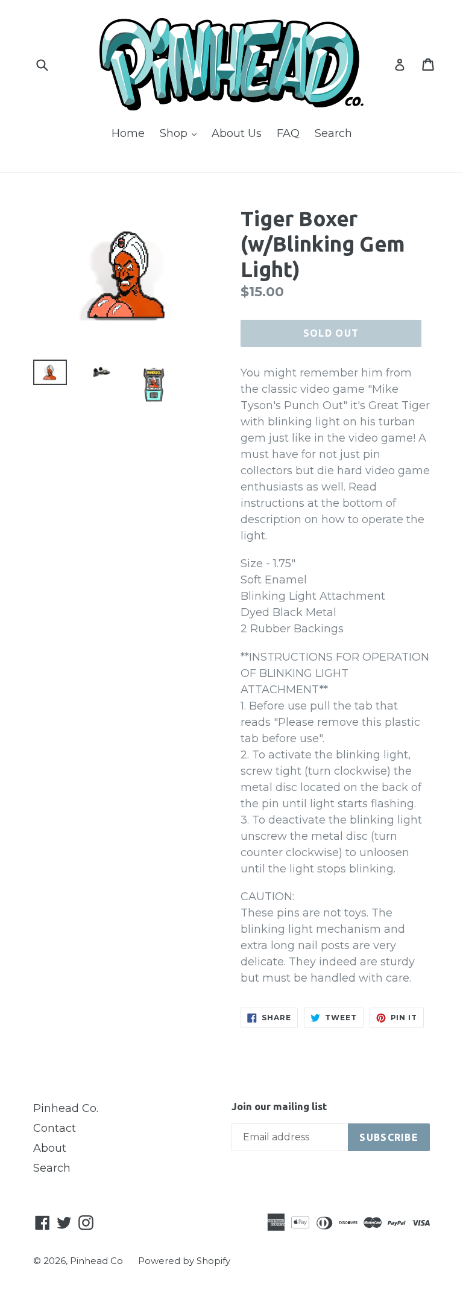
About (49, 1148)
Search (333, 133)
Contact (54, 1128)
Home (128, 133)
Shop (181, 133)
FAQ (288, 133)
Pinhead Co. (65, 1108)
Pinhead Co (96, 1260)
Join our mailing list (279, 1106)
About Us (237, 133)
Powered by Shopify (184, 1260)
